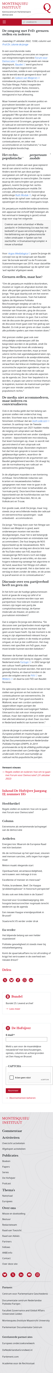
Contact (6, 1258)
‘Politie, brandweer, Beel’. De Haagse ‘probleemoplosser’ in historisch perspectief (25, 887)
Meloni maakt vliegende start (17, 865)
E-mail (9, 1034)
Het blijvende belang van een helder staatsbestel (21, 937)
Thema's (8, 1190)
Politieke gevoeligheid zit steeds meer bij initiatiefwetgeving (24, 946)
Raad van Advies (11, 1236)
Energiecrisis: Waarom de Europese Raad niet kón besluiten (24, 846)
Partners (7, 1241)
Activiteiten (11, 1137)
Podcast (6, 1183)
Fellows (6, 1247)
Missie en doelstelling (13, 1213)
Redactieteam (9, 1225)
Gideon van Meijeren (26, 78)
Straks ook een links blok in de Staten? (22, 894)
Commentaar (12, 1131)
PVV (33, 675)
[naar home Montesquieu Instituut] (15, 5)
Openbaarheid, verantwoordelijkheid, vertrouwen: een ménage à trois (22, 872)
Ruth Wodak (22, 195)
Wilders (6, 679)
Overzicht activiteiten (13, 1143)
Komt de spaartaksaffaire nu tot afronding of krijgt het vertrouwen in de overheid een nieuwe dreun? (26, 957)
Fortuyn (24, 662)
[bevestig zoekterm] (24, 22)
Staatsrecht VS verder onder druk (20, 921)
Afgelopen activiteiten (14, 1149)
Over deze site (10, 1264)
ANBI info (7, 1253)
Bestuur (6, 1219)
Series (5, 1172)
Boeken (6, 1161)
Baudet (19, 64)
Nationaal (7, 1196)
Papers (6, 1167)
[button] (6, 1274)
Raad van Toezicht (11, 1230)
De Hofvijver (8, 1178)
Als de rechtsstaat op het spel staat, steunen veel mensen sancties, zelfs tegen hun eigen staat (26, 857)
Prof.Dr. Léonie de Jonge (15, 44)
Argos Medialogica (18, 253)
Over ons (9, 1208)
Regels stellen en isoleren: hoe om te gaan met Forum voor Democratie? (27, 775)
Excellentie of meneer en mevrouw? (21, 880)
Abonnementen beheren (22, 1098)
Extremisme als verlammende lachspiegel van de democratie (24, 828)
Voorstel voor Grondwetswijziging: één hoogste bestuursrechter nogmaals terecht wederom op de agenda (25, 903)
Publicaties (10, 1155)
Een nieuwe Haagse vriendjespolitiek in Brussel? (23, 914)
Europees (7, 1201)
